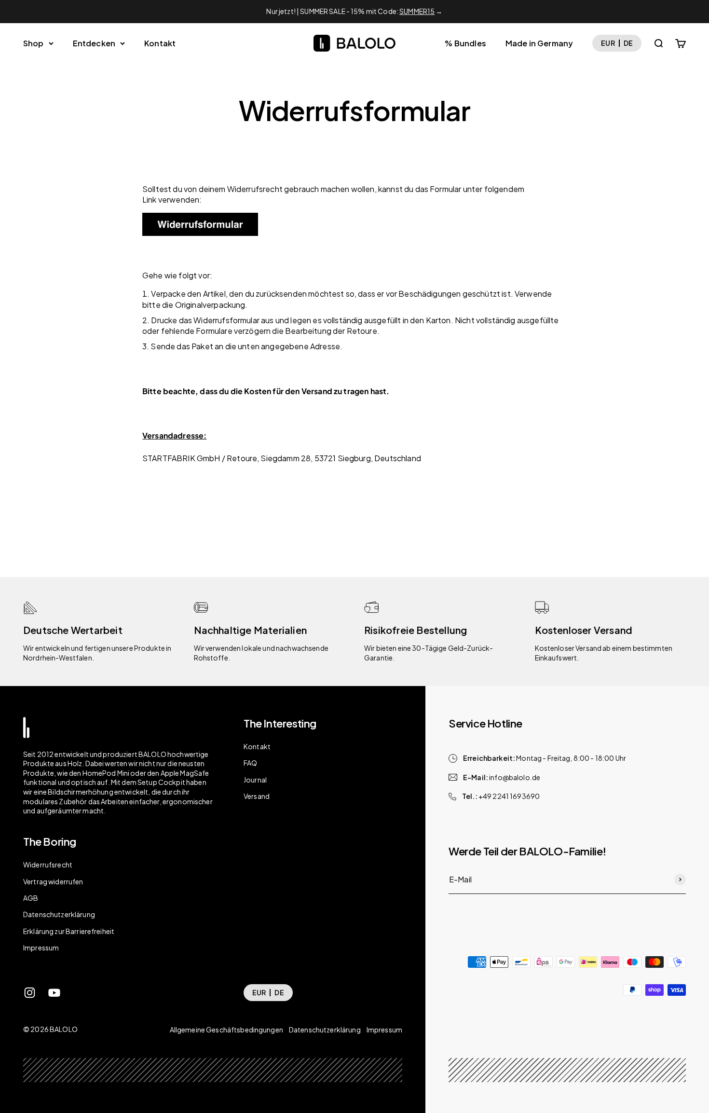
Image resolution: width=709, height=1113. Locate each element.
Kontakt (160, 43)
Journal (255, 779)
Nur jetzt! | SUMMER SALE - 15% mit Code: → (354, 11)
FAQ (250, 762)
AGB (30, 897)
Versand (257, 796)
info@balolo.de (514, 777)
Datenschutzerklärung (59, 914)
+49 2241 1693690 (509, 796)
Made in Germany (539, 43)
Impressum (41, 947)
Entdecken (94, 43)
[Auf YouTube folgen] (54, 992)
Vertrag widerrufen (53, 881)
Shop (33, 43)
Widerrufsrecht (47, 864)
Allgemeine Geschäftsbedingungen (226, 1029)
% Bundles (465, 43)
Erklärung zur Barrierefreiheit (68, 931)
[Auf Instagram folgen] (29, 992)
